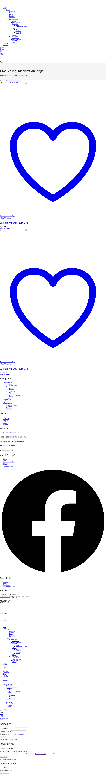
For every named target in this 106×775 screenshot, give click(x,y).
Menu (1, 54)
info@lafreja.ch (7, 597)
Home (1, 75)
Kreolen (11, 389)
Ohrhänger (12, 391)
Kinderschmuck (7, 403)
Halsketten (9, 394)
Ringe (8, 398)
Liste (1, 82)
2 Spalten (5, 82)
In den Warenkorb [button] (5, 228)
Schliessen (3, 620)
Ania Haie (6, 420)
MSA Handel (14, 611)
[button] (53, 521)
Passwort (5, 731)
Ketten (11, 396)
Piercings (12, 392)
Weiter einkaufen (4, 773)
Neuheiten (6, 401)
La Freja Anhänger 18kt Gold (14, 223)
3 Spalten (11, 82)
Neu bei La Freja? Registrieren (8, 739)
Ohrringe (8, 387)
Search (2, 712)
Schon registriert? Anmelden (8, 759)
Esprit (4, 421)
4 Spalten (16, 82)
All (4, 417)
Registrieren (3, 756)
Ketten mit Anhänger (14, 395)
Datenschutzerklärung (41, 754)
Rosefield (5, 424)
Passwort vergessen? (19, 734)
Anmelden (3, 736)
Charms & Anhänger (5, 218)
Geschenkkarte (7, 399)
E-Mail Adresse (7, 728)
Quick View (3, 217)
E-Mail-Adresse (7, 748)
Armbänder (9, 384)
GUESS (5, 423)
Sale (4, 402)
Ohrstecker (12, 388)
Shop (4, 75)
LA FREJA (6, 419)
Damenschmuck (7, 382)
